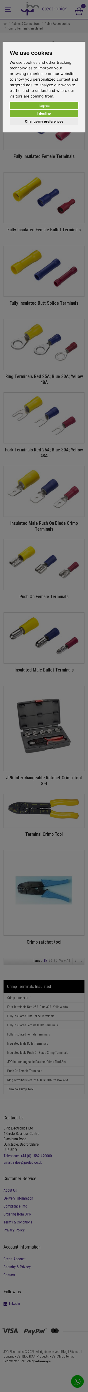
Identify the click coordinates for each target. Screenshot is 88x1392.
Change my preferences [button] (44, 121)
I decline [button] (44, 113)
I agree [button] (44, 106)
